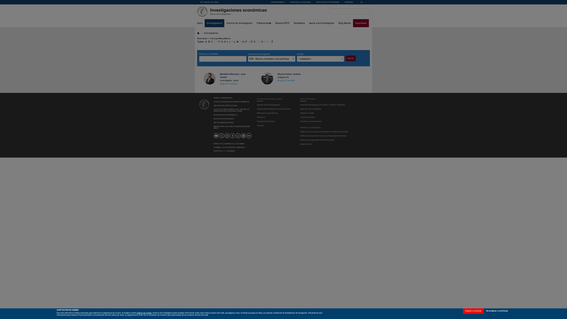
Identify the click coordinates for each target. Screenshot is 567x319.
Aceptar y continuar (473, 311)
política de (144, 313)
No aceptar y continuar (497, 311)
